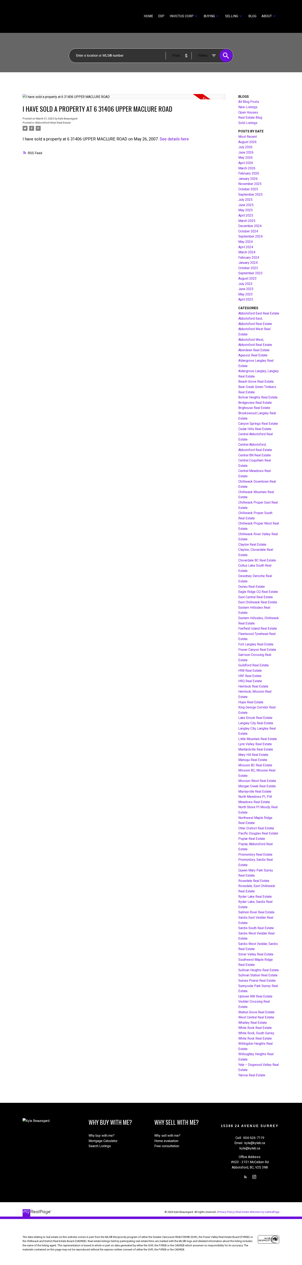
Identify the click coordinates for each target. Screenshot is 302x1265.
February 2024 (248, 257)
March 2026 (246, 168)
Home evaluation (166, 1141)
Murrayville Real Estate (254, 791)
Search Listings (100, 1146)
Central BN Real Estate (254, 455)
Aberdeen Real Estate (254, 350)
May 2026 (245, 158)
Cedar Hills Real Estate (254, 429)
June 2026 (246, 152)
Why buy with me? (101, 1136)
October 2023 (248, 268)
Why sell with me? (167, 1136)
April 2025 (245, 215)
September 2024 (250, 236)
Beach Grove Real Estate (256, 381)
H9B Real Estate (250, 671)
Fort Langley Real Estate (255, 644)
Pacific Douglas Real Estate (258, 833)
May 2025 (245, 210)
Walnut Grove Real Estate (256, 1012)
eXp (161, 16)
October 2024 (248, 231)
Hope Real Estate (250, 702)
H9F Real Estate (250, 676)
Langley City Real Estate (255, 723)
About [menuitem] (267, 16)
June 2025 (246, 205)
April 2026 (245, 163)
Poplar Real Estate (251, 839)
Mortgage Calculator (103, 1141)
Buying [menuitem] (209, 16)
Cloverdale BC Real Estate (257, 560)
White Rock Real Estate (255, 1028)
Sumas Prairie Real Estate (257, 981)
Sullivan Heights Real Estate (258, 970)
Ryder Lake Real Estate (255, 897)
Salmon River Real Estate (256, 912)
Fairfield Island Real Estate (257, 628)
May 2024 (245, 242)
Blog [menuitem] (252, 16)
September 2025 (250, 194)
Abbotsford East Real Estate (258, 313)
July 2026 (245, 147)
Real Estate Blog (250, 117)
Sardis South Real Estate (256, 928)
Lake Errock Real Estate (255, 718)
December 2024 (250, 226)
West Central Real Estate (256, 1017)
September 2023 (250, 273)
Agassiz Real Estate (252, 355)
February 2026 (248, 173)
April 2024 (245, 247)
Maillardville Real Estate (255, 749)
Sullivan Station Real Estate (258, 975)
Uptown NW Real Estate (255, 996)
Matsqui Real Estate (252, 760)
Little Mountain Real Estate (257, 739)
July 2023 (245, 284)
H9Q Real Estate (250, 681)
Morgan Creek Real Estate (257, 786)
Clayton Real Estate (252, 544)
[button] (245, 1177)
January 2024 (248, 263)
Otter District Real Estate (256, 828)
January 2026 (248, 179)
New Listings (247, 107)
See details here (174, 139)
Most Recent (247, 137)
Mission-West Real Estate (257, 781)
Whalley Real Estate (252, 1023)
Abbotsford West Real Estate (53, 122)
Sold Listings (247, 123)
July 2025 (245, 200)
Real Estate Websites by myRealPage (257, 1211)
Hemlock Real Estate (253, 686)
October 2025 (248, 189)
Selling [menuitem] (231, 16)
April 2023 (245, 299)
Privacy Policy (226, 1211)
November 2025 (250, 184)
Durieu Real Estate (251, 587)
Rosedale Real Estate (253, 881)
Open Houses (248, 112)
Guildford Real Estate (253, 665)
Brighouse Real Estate (254, 408)
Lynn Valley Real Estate (255, 744)
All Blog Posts (248, 102)
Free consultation (166, 1146)
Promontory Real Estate (255, 854)
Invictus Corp (182, 16)
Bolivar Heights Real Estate (258, 397)
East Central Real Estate (255, 597)
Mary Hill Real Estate (253, 755)
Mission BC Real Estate (255, 765)
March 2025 (246, 221)
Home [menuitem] (148, 16)
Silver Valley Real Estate (255, 954)
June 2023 (246, 289)
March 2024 (246, 252)
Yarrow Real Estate (251, 1075)
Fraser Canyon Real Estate (257, 650)
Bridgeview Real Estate (255, 403)
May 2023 (245, 294)
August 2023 (247, 278)
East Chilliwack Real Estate (257, 602)
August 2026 (247, 142)
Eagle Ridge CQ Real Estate (258, 592)
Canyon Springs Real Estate (258, 424)
